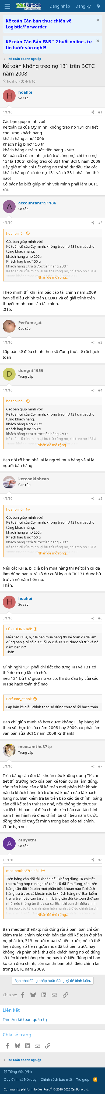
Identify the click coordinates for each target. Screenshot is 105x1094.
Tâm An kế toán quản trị (25, 1019)
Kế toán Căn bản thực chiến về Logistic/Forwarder (38, 24)
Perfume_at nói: (19, 698)
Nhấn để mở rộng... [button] (52, 277)
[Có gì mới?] (98, 6)
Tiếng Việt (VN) (19, 1071)
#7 (100, 766)
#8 (100, 860)
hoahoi (12, 81)
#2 (100, 222)
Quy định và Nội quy (20, 1079)
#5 (100, 498)
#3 (100, 342)
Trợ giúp (82, 1079)
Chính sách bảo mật (56, 1079)
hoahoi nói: (15, 233)
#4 (100, 390)
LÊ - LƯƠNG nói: (19, 628)
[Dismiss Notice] (97, 21)
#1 (100, 112)
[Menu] (7, 6)
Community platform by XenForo (46, 1089)
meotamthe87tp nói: (22, 870)
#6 (100, 618)
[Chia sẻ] (92, 112)
